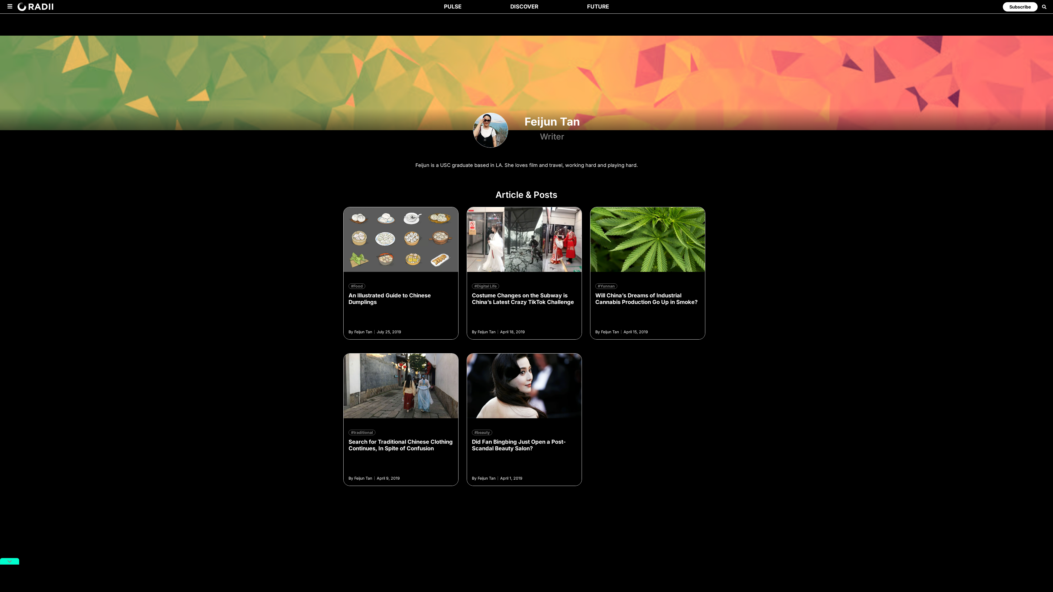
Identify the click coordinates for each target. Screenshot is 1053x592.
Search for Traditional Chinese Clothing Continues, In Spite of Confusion (401, 445)
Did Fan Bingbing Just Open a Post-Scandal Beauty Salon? (519, 445)
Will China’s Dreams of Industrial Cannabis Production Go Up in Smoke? (646, 298)
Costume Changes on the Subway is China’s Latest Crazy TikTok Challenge (523, 298)
